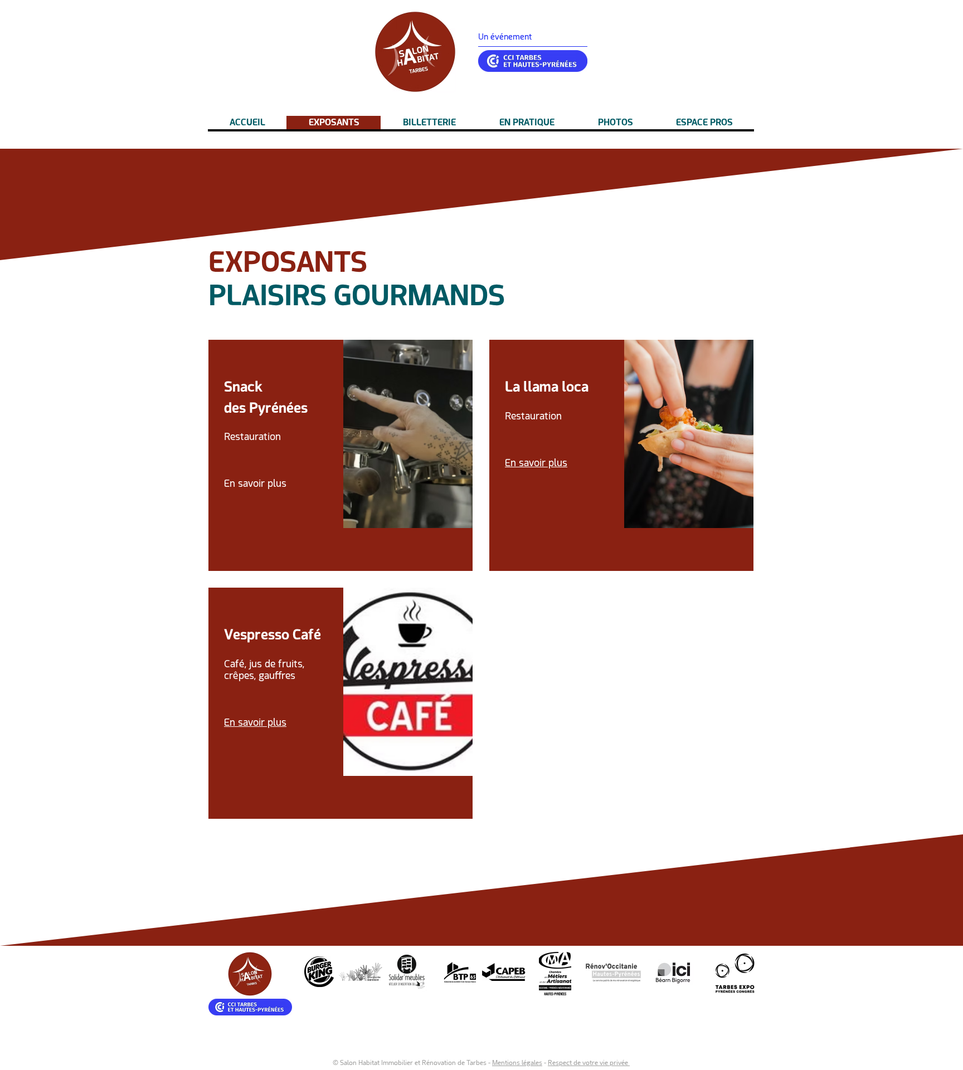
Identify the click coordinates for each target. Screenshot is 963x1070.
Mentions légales (517, 1063)
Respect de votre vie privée (589, 1063)
